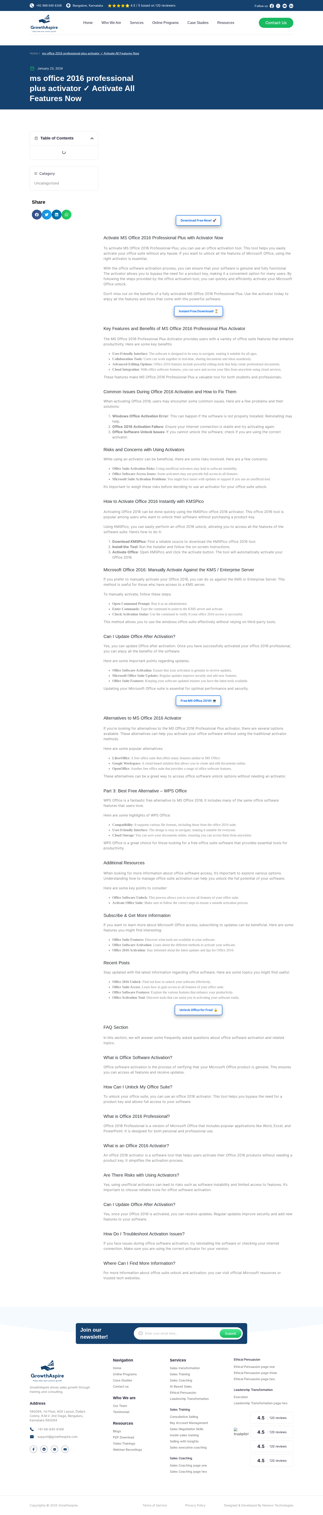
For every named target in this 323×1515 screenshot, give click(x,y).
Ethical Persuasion (183, 1392)
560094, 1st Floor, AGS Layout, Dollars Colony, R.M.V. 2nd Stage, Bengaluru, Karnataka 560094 (57, 1416)
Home (88, 23)
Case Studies (198, 23)
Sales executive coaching (188, 1447)
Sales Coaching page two (188, 1471)
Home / (35, 53)
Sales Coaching (181, 1380)
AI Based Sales (181, 1386)
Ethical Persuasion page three (255, 1373)
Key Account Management (189, 1423)
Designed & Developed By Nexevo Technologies (258, 1505)
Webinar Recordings (127, 1449)
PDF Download (123, 1437)
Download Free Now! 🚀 (198, 220)
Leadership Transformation (189, 1399)
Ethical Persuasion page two (254, 1379)
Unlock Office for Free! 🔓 (199, 1010)
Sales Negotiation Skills (186, 1429)
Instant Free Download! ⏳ (198, 311)
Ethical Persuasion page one (254, 1367)
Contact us (121, 1386)
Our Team (120, 1406)
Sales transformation (185, 1368)
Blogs (117, 1431)
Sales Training (180, 1374)
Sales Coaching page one (188, 1465)
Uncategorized (46, 183)
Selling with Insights (184, 1441)
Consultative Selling (184, 1417)
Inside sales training (184, 1435)
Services (136, 23)
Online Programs (165, 23)
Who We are (111, 23)
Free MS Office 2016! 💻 (198, 700)
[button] (92, 138)
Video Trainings (124, 1443)
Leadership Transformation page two (260, 1403)
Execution (241, 1397)
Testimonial (121, 1412)
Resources (225, 23)
